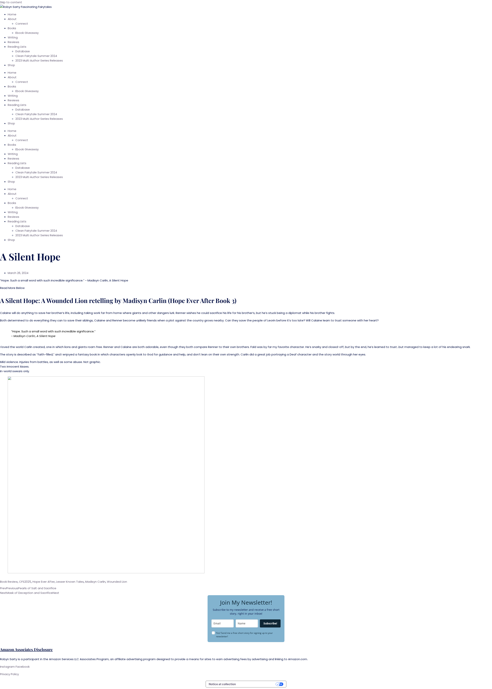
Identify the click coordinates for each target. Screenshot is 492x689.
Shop (11, 65)
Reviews (13, 42)
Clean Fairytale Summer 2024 (36, 56)
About (12, 19)
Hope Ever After (43, 582)
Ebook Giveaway (27, 33)
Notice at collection (222, 684)
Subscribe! (270, 623)
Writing (13, 37)
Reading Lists (17, 47)
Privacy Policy (10, 674)
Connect (21, 24)
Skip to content (11, 2)
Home (12, 14)
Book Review (9, 582)
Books (12, 28)
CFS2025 (25, 582)
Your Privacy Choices (257, 684)
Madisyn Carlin (95, 582)
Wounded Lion (117, 582)
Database (22, 51)
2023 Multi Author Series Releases (39, 60)
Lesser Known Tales (70, 582)
